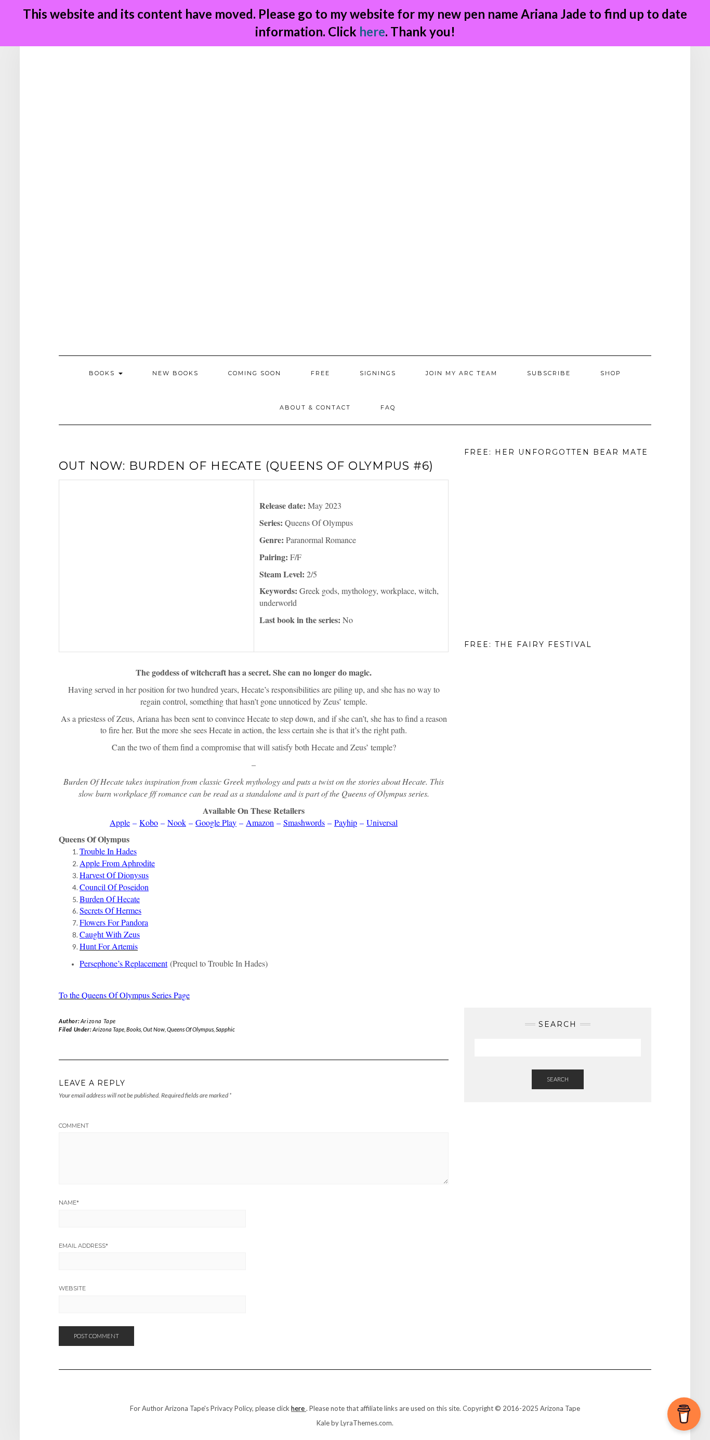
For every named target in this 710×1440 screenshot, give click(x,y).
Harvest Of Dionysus (114, 874)
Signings (378, 373)
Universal (382, 822)
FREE (320, 373)
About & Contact (315, 407)
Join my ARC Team (461, 373)
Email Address (83, 1245)
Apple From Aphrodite (117, 862)
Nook (176, 822)
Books (133, 1029)
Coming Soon (254, 373)
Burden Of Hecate (110, 898)
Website (72, 1288)
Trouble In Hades (108, 850)
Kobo (148, 822)
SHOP (610, 373)
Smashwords (304, 822)
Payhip (345, 822)
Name (69, 1202)
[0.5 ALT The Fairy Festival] (516, 736)
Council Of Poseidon (114, 886)
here (372, 31)
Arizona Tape (98, 1021)
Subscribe (549, 373)
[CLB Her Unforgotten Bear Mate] (516, 544)
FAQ (388, 407)
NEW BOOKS (175, 373)
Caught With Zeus (110, 934)
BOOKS (103, 373)
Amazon (260, 822)
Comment (74, 1125)
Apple (120, 822)
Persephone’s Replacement (123, 963)
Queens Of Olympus (190, 1029)
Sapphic (225, 1029)
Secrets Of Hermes (110, 910)
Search (558, 1079)
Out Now (154, 1029)
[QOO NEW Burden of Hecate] (156, 566)
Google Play (215, 822)
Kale (323, 1423)
